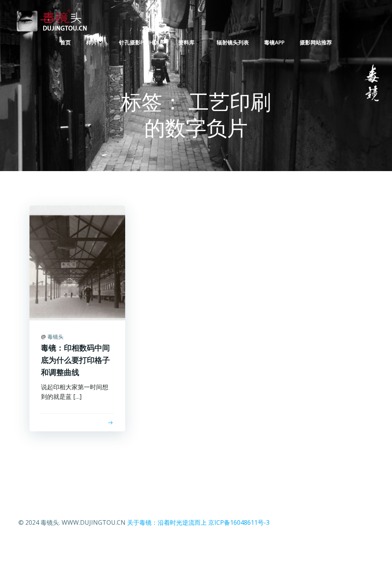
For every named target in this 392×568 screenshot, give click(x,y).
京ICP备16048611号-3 (239, 522)
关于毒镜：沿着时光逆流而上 (167, 522)
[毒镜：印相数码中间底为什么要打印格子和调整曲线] (77, 262)
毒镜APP (274, 42)
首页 (65, 42)
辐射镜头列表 (233, 42)
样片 (91, 42)
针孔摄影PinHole (141, 42)
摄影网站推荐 (316, 42)
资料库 (186, 42)
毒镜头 (55, 336)
